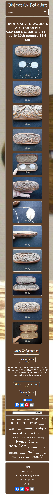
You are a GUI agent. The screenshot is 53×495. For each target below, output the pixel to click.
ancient (19, 423)
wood (28, 428)
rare (33, 423)
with (27, 457)
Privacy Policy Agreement (27, 475)
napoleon (13, 453)
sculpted (19, 429)
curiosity (40, 437)
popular (17, 446)
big (40, 448)
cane (11, 428)
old (31, 451)
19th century (18, 457)
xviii (44, 453)
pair (38, 453)
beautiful (37, 456)
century (31, 437)
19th (33, 433)
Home (27, 467)
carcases (15, 437)
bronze (21, 441)
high (37, 442)
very (43, 418)
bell (23, 438)
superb (11, 419)
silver (26, 434)
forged (40, 434)
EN (25, 484)
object (22, 453)
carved (17, 433)
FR (29, 484)
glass (41, 424)
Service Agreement (27, 480)
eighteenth (27, 419)
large (35, 418)
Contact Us (27, 471)
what (44, 448)
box (31, 441)
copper (18, 419)
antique (41, 428)
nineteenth (32, 447)
